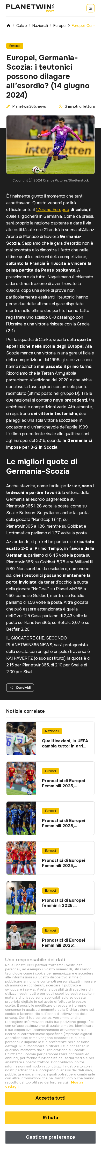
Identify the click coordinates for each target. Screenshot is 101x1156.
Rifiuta (50, 1118)
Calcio (21, 25)
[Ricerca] (90, 8)
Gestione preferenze (50, 1137)
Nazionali (40, 25)
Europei (59, 25)
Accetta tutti (50, 1098)
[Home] (8, 25)
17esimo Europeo (52, 209)
